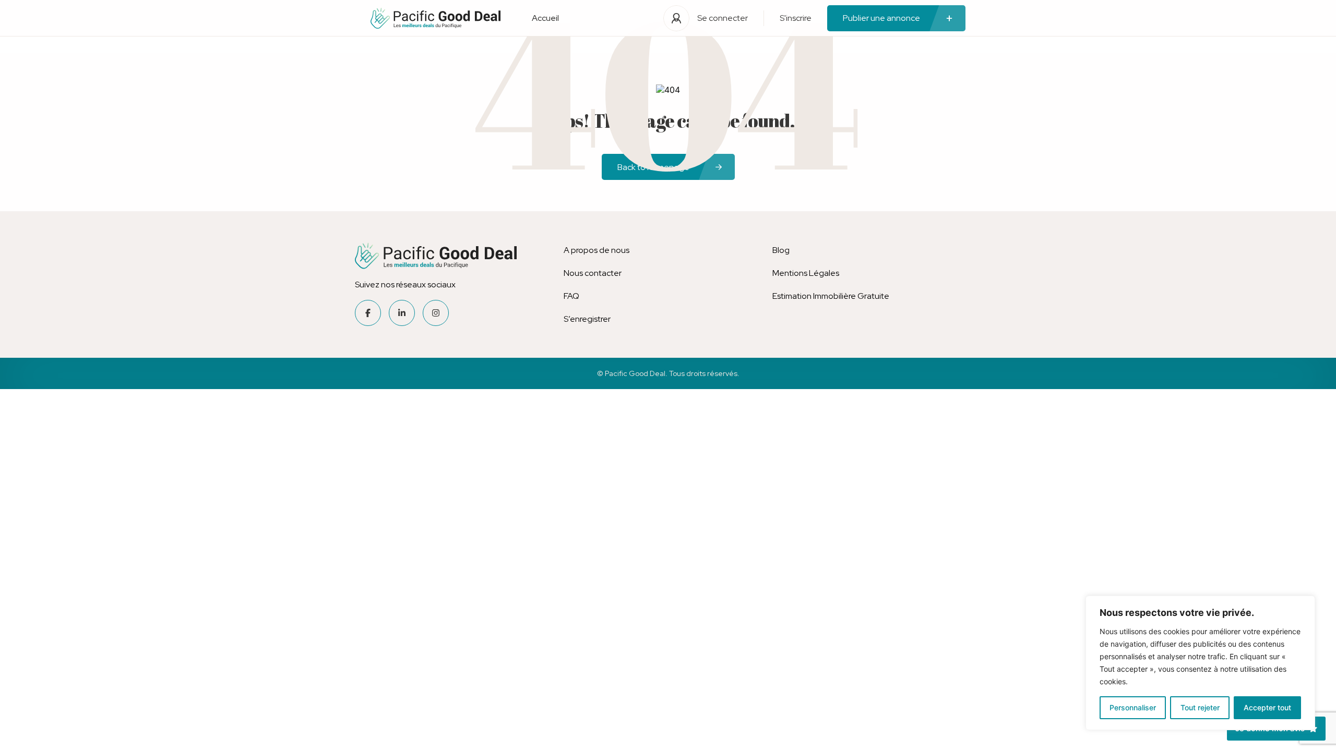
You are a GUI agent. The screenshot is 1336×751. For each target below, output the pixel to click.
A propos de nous (596, 250)
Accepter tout (1267, 707)
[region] (1200, 663)
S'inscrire (796, 18)
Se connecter (722, 18)
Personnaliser (1133, 707)
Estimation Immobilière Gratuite (830, 295)
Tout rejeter (1200, 707)
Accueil (545, 18)
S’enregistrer (587, 318)
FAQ (571, 295)
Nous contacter (593, 273)
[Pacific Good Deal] (435, 18)
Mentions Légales (805, 273)
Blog (781, 250)
